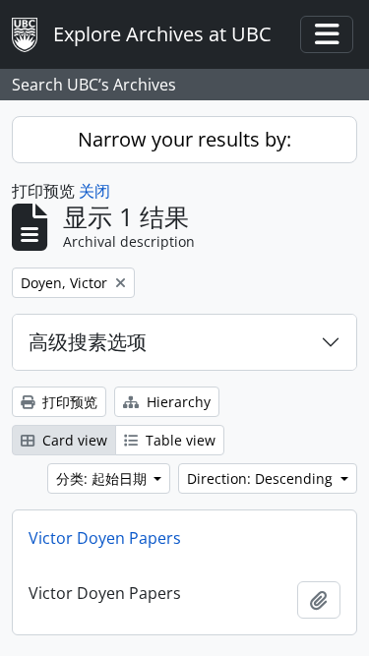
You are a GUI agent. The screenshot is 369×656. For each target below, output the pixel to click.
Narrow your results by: (184, 139)
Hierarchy (177, 401)
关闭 (94, 191)
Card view (72, 440)
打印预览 (67, 401)
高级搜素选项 (88, 341)
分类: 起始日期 (103, 478)
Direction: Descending (262, 478)
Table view (178, 440)
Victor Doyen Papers (105, 538)
